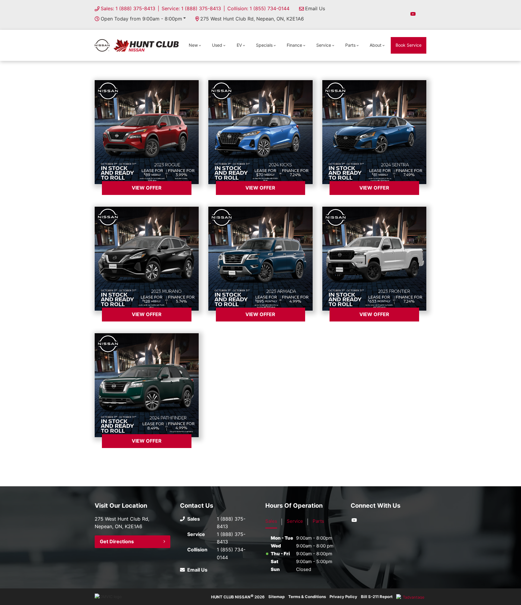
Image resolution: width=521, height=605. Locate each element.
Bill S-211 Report (377, 596)
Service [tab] (295, 521)
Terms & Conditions (307, 596)
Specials (264, 45)
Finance (294, 45)
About (375, 45)
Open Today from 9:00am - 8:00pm (141, 19)
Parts (350, 45)
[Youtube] (413, 13)
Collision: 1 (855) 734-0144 (258, 8)
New (193, 45)
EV (239, 45)
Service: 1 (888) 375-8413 (191, 8)
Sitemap (276, 596)
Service (323, 45)
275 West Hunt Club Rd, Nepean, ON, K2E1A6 (252, 19)
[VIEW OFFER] (147, 132)
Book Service (409, 45)
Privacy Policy (343, 596)
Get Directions (117, 541)
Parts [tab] (318, 521)
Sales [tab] (271, 521)
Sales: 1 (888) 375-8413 (128, 8)
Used (217, 45)
